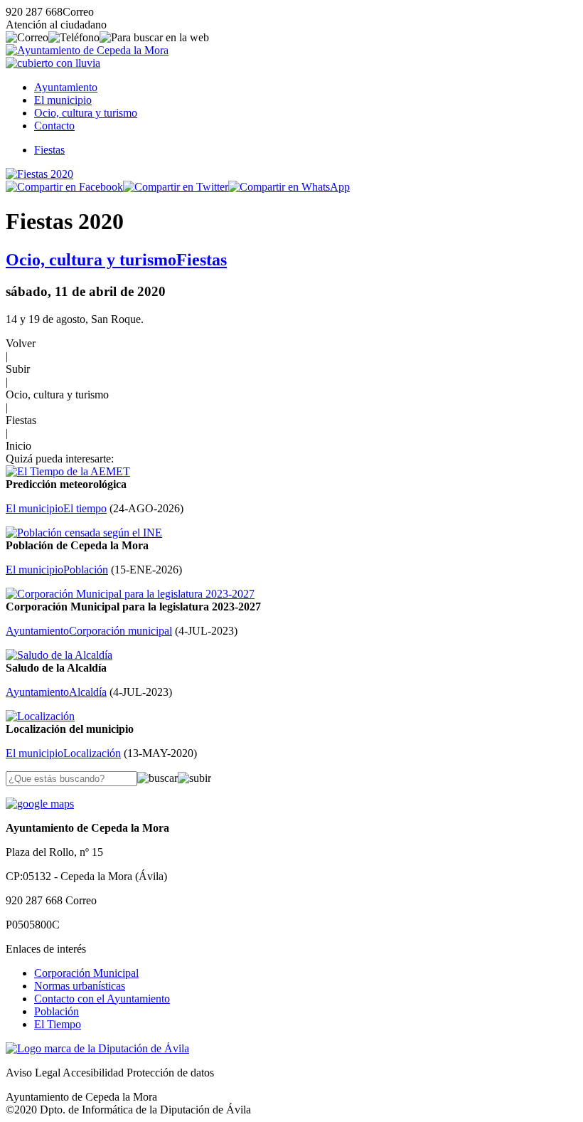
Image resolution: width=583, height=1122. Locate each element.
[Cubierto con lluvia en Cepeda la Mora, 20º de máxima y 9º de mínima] (53, 63)
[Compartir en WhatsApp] (289, 187)
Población (56, 1011)
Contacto (54, 126)
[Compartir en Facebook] (64, 187)
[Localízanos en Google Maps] (40, 804)
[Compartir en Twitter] (175, 187)
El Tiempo (57, 1024)
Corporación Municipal (86, 973)
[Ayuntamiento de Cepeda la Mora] (87, 50)
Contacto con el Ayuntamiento (102, 999)
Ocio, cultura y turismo (85, 113)
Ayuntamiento (65, 87)
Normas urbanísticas (79, 986)
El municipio (63, 100)
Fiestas (49, 150)
